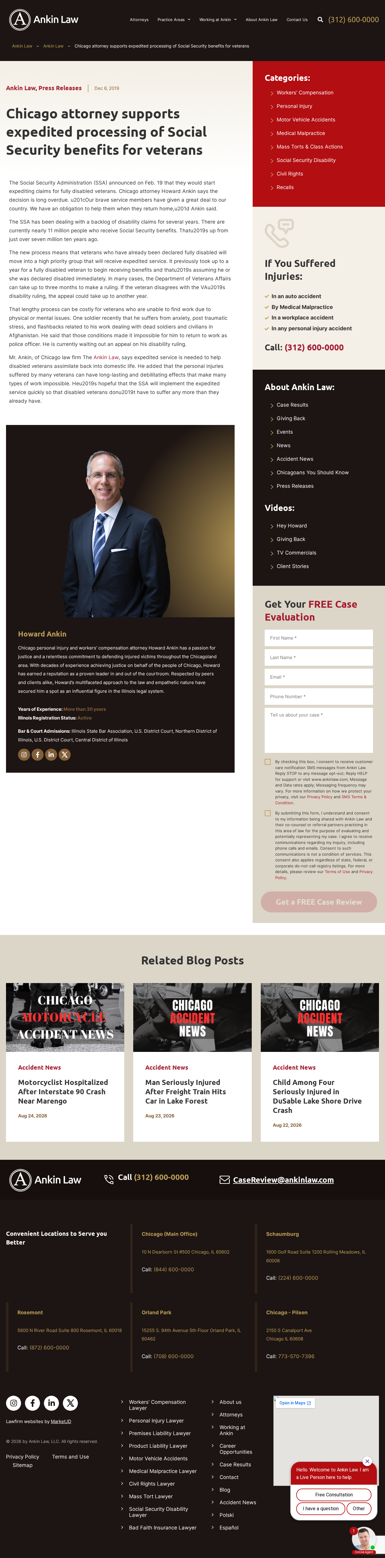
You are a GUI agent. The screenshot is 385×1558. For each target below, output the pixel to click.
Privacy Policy (319, 796)
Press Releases (60, 88)
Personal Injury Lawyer (156, 1421)
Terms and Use (70, 1457)
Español (229, 1528)
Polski (227, 1515)
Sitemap (22, 1465)
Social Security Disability (306, 160)
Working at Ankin (215, 19)
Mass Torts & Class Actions (310, 147)
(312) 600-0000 (353, 19)
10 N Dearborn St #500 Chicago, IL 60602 (185, 1252)
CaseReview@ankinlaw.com (283, 1179)
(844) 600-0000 (174, 1269)
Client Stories (293, 566)
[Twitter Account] (70, 1403)
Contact (229, 1477)
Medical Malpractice (301, 133)
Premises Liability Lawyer (160, 1433)
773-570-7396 (296, 1356)
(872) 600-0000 (49, 1348)
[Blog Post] (65, 1017)
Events (285, 432)
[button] (320, 19)
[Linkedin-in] (51, 755)
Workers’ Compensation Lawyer (157, 1405)
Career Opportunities (236, 1449)
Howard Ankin (42, 634)
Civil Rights (290, 174)
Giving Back (291, 418)
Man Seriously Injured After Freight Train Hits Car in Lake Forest (185, 1091)
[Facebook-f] (38, 755)
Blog (225, 1490)
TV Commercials (296, 553)
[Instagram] (24, 755)
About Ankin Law (262, 19)
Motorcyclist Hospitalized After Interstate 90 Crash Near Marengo (63, 1091)
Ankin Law (22, 45)
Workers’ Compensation (305, 93)
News (284, 445)
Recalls (285, 187)
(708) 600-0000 (174, 1356)
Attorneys (139, 19)
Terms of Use (337, 871)
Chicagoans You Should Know (313, 472)
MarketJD (61, 1421)
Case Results (292, 405)
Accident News (295, 459)
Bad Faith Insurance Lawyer (162, 1528)
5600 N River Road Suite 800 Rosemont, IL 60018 (69, 1330)
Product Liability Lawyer (158, 1446)
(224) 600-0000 (298, 1278)
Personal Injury (294, 106)
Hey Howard (292, 526)
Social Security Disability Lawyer (158, 1512)
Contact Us (297, 19)
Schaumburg (282, 1234)
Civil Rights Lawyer (152, 1484)
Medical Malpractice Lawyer (163, 1471)
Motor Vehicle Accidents (306, 120)
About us (231, 1402)
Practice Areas (171, 19)
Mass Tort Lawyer (151, 1496)
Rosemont (30, 1312)
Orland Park (156, 1312)
